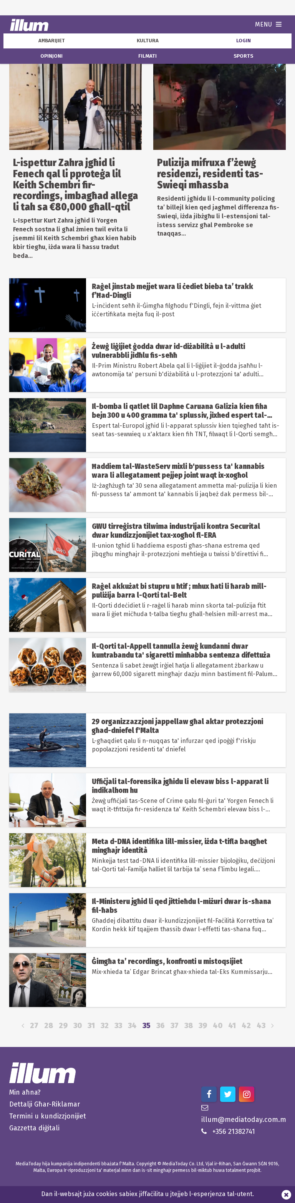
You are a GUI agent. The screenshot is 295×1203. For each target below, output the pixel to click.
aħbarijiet (51, 41)
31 (91, 1025)
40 (217, 1025)
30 (77, 1025)
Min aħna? (25, 1092)
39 (203, 1025)
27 (34, 1025)
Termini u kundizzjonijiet (47, 1116)
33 (118, 1025)
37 (175, 1025)
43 (261, 1025)
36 (160, 1025)
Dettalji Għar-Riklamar (44, 1104)
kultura (148, 41)
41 (232, 1025)
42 (246, 1025)
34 (132, 1025)
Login (243, 41)
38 (188, 1025)
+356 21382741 (233, 1131)
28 (48, 1025)
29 (63, 1025)
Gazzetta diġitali (34, 1128)
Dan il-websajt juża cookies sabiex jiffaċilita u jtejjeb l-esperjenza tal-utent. (147, 1194)
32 (105, 1025)
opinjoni (51, 56)
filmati (147, 56)
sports (243, 56)
